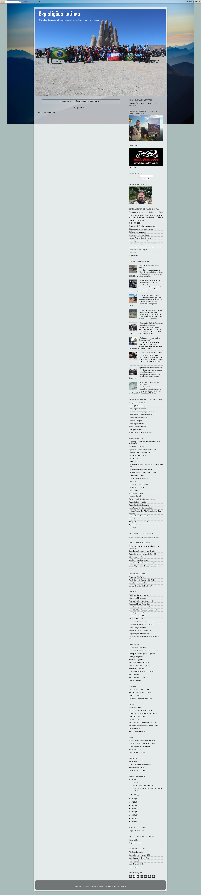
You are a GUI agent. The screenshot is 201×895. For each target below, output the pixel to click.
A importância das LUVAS (138, 403)
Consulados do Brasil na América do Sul (142, 226)
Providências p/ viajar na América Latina (142, 244)
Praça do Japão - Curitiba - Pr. (139, 516)
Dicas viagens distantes (136, 424)
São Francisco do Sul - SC (137, 557)
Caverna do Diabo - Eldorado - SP (140, 586)
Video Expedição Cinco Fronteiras (140, 607)
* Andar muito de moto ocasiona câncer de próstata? (149, 339)
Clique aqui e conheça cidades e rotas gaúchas (144, 537)
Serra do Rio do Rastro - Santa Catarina (142, 563)
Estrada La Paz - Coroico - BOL (139, 855)
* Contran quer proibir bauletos (149, 295)
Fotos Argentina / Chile (136, 613)
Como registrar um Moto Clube (143, 785)
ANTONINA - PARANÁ (137, 447)
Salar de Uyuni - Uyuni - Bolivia (140, 692)
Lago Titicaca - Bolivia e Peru (139, 858)
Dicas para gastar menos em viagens (141, 229)
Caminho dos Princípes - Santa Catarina (142, 551)
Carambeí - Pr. (134, 458)
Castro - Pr (132, 461)
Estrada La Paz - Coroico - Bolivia (140, 698)
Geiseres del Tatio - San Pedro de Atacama (143, 713)
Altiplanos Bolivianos (136, 852)
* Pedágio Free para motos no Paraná (151, 353)
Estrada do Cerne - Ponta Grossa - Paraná (142, 472)
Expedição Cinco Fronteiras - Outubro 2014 (143, 610)
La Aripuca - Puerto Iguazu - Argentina (142, 654)
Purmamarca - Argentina (137, 668)
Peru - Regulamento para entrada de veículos (143, 241)
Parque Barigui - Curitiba (137, 502)
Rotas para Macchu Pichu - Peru (139, 604)
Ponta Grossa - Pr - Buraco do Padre (141, 508)
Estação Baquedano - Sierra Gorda (140, 710)
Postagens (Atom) (49, 112)
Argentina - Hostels (135, 843)
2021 (133, 799)
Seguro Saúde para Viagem (138, 250)
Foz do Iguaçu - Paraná (136, 487)
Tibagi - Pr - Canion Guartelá (138, 522)
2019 (133, 805)
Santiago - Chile (134, 728)
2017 (133, 812)
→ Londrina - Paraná (136, 493)
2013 (133, 821)
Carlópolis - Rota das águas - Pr (139, 452)
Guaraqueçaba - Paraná (136, 475)
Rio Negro (132, 528)
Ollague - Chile (134, 719)
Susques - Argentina (135, 680)
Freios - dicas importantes (137, 426)
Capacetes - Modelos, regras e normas (141, 412)
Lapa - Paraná (133, 490)
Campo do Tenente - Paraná (138, 455)
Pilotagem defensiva (135, 430)
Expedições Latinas (59, 14)
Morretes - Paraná (135, 496)
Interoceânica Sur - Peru (137, 752)
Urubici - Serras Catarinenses (138, 560)
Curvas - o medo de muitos (138, 418)
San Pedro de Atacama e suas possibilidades (143, 725)
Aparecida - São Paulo (136, 577)
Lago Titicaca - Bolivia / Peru (139, 689)
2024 (133, 779)
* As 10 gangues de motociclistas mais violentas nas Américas (149, 281)
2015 (133, 818)
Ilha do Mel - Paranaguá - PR (138, 478)
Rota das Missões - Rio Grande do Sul (141, 601)
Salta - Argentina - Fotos (137, 677)
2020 (133, 802)
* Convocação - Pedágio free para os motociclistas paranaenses (151, 324)
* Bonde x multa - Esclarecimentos (150, 310)
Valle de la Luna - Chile (137, 731)
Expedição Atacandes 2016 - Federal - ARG (143, 625)
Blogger (123, 886)
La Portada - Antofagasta (137, 716)
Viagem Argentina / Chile (137, 616)
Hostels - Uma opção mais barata (140, 238)
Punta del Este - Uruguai (137, 770)
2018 (133, 808)
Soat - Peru (132, 253)
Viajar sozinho (133, 256)
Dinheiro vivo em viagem (137, 232)
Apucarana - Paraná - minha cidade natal (142, 450)
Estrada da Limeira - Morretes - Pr (140, 469)
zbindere (108, 886)
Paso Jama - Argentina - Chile (139, 662)
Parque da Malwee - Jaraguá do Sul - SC (142, 554)
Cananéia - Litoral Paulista (138, 583)
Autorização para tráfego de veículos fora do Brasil (146, 212)
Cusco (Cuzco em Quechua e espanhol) (142, 743)
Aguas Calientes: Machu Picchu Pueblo (142, 740)
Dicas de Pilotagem (135, 421)
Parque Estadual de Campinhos (139, 505)
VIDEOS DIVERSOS (136, 619)
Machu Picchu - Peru (136, 749)
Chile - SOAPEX (134, 223)
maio (135, 782)
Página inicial (80, 107)
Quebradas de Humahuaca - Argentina (141, 671)
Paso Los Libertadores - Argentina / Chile (142, 722)
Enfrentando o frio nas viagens (139, 235)
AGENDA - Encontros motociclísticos (141, 595)
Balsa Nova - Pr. (134, 481)
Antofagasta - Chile (135, 708)
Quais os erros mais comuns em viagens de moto (145, 247)
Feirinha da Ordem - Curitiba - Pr (140, 484)
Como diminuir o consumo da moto (140, 415)
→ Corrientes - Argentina (137, 648)
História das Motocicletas (137, 598)
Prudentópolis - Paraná (136, 519)
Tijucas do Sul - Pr (135, 525)
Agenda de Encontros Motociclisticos (151, 368)
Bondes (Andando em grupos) (139, 406)
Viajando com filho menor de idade (140, 432)
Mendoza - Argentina (136, 660)
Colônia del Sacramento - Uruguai (140, 764)
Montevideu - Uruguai (136, 767)
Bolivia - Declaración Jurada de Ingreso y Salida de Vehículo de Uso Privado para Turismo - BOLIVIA (146, 216)
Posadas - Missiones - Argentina (139, 665)
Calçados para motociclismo (138, 409)
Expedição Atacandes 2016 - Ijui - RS (141, 622)
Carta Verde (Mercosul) (136, 220)
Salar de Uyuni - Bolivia (137, 864)
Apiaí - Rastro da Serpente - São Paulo (142, 580)
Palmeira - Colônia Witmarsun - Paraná (142, 499)
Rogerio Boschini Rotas (136, 831)
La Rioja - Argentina (136, 657)
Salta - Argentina (134, 674)
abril (135, 795)
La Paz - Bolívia (134, 695)
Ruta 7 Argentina (134, 861)
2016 (133, 815)
